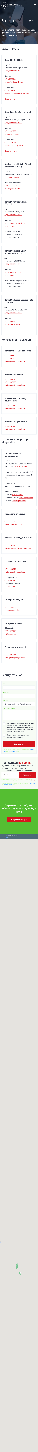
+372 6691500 (10, 226)
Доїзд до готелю (11, 99)
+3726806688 (10, 405)
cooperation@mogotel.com (15, 524)
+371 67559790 (10, 131)
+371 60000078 (10, 321)
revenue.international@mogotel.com (18, 548)
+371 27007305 (10, 358)
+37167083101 (10, 90)
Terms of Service (13, 751)
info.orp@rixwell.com (12, 134)
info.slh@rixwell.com (12, 189)
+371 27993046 (10, 655)
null (4, 683)
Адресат (5, 700)
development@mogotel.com (15, 658)
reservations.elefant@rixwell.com (17, 93)
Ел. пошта (6, 692)
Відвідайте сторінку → (13, 71)
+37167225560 (10, 79)
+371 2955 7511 (10, 521)
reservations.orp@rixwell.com (15, 145)
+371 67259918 (17, 495)
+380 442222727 (11, 186)
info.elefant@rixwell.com (14, 82)
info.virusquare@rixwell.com (15, 223)
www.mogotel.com (19, 501)
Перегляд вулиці (20, 466)
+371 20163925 (10, 545)
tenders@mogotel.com (13, 610)
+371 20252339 (10, 607)
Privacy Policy (31, 783)
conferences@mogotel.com (15, 361)
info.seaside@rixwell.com (14, 324)
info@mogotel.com (26, 498)
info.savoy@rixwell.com (13, 272)
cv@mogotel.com (11, 634)
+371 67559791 (10, 143)
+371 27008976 (10, 355)
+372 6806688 (10, 275)
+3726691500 (10, 426)
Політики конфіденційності (28, 781)
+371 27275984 (10, 631)
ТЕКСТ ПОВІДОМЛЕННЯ (9, 708)
